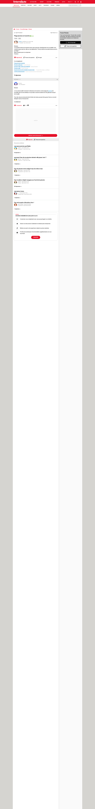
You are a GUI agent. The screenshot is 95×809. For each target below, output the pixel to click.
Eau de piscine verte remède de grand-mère (24, 70)
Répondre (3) (19, 57)
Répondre (30, 139)
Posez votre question (30, 57)
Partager (40, 57)
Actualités (33, 1)
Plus (69, 1)
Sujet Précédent (18, 32)
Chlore (19, 38)
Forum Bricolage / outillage (42, 70)
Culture (49, 1)
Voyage (52, 5)
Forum (17, 29)
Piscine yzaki (17, 68)
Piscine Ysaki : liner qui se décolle (22, 66)
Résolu (32, 36)
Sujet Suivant (53, 32)
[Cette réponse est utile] (24, 105)
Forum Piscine (26, 65)
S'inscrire (35, 237)
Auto (63, 1)
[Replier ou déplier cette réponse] (57, 79)
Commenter (19, 105)
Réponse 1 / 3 (17, 79)
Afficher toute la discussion (35, 135)
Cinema (58, 5)
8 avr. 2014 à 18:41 (27, 42)
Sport (42, 1)
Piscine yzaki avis (18, 65)
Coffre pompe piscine (19, 71)
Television (46, 5)
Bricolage (16, 5)
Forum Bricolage (23, 29)
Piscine (30, 29)
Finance (57, 1)
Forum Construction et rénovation (33, 71)
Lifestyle (23, 5)
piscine (50, 91)
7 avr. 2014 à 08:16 (21, 84)
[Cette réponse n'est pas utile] (28, 105)
